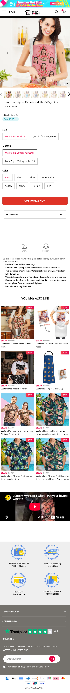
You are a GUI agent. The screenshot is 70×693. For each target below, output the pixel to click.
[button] (7, 57)
